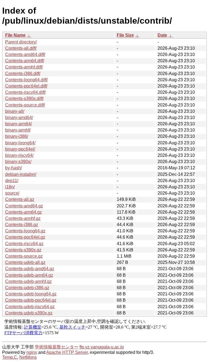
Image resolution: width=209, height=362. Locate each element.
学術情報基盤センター (56, 347)
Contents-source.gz (24, 256)
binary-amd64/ (19, 117)
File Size (125, 35)
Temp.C (9, 357)
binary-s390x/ (18, 161)
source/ (12, 193)
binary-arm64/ (18, 123)
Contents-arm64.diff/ (24, 60)
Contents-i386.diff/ (22, 73)
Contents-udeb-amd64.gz (29, 268)
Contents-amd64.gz (24, 206)
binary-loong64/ (20, 143)
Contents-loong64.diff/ (26, 79)
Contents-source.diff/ (25, 105)
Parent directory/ (21, 42)
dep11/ (11, 180)
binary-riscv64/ (19, 155)
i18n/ (10, 187)
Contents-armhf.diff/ (24, 67)
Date (162, 35)
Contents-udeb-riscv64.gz (30, 306)
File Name (15, 35)
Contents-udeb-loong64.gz (31, 294)
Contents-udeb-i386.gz (27, 287)
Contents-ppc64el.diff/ (26, 86)
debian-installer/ (20, 174)
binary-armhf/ (17, 130)
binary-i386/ (16, 136)
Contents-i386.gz (21, 224)
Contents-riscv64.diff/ (25, 92)
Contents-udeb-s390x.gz (29, 313)
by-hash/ (13, 168)
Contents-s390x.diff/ (24, 98)
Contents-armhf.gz (23, 218)
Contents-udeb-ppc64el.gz (30, 300)
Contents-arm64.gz (23, 212)
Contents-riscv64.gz (24, 243)
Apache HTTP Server (67, 352)
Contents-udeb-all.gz (25, 262)
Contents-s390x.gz (23, 250)
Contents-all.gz (19, 199)
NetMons (28, 357)
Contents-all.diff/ (20, 48)
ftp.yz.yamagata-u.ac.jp (101, 347)
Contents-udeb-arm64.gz (29, 275)
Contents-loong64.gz (25, 231)
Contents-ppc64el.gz (25, 237)
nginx (31, 352)
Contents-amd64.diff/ (25, 54)
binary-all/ (14, 111)
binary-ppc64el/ (20, 149)
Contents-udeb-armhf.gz (28, 281)
